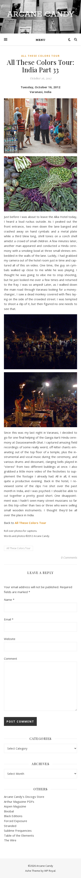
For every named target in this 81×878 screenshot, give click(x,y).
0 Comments (69, 557)
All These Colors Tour (40, 56)
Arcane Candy (40, 14)
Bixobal (9, 811)
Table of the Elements (19, 835)
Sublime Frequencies (18, 830)
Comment (10, 658)
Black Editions (13, 816)
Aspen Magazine (15, 806)
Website (9, 639)
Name (9, 600)
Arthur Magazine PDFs (19, 802)
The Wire (10, 840)
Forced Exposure (15, 821)
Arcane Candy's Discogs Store (24, 797)
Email (8, 619)
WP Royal (49, 870)
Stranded (10, 826)
